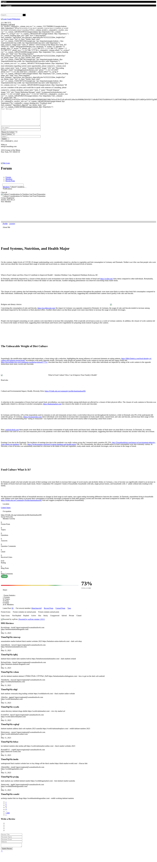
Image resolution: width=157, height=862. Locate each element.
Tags (69, 608)
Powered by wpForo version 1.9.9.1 (31, 619)
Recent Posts (10, 181)
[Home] (5, 163)
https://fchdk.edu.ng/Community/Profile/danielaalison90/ (21, 500)
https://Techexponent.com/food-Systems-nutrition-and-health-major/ (51, 444)
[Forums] (1, 187)
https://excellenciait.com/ (46, 308)
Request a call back (8, 24)
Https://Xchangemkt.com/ (32, 417)
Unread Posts (60, 608)
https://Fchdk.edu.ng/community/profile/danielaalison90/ (65, 391)
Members (9, 179)
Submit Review (7, 848)
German (8, 5)
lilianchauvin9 (36, 608)
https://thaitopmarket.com (52, 404)
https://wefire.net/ (106, 279)
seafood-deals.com (12, 430)
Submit (4, 139)
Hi (12, 608)
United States (6, 508)
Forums (8, 177)
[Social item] (2, 11)
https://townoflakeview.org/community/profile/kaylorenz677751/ (24, 362)
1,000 (8, 813)
